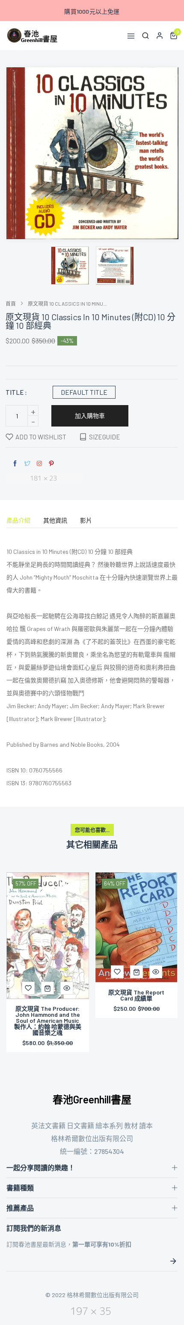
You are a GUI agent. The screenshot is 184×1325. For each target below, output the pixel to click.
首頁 (11, 303)
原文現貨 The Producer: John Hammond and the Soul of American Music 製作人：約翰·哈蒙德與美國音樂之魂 (47, 1021)
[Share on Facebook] (15, 463)
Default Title (84, 392)
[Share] (39, 463)
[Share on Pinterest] (51, 463)
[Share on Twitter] (27, 463)
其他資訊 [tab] (55, 520)
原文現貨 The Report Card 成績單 (136, 995)
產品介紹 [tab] (18, 520)
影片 (86, 520)
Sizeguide (104, 437)
